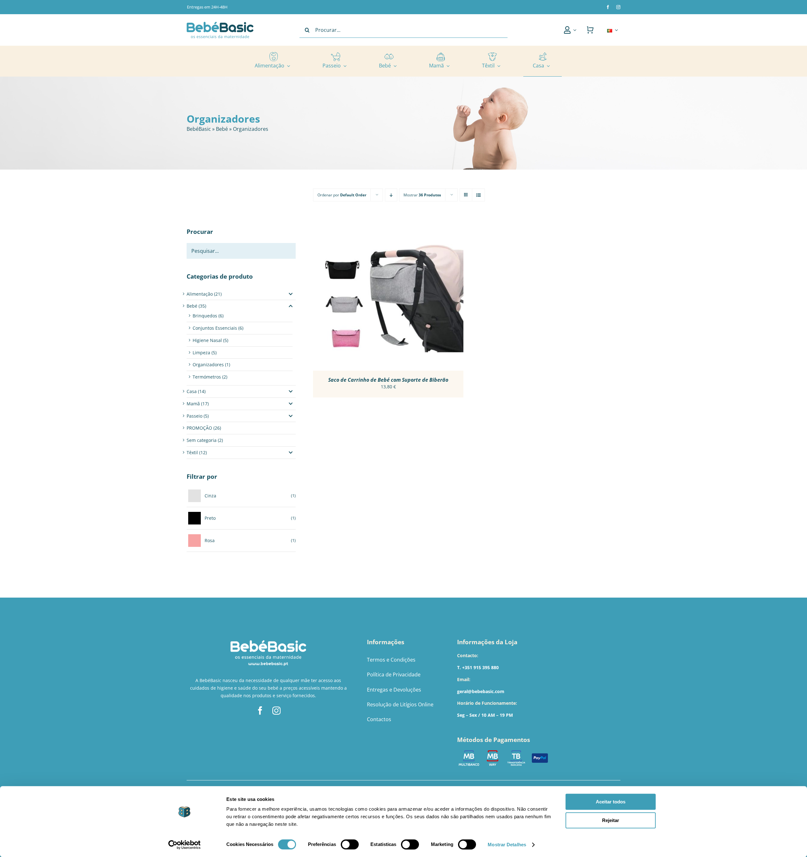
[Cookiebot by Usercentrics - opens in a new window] (184, 844)
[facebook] (608, 7)
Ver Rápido (406, 296)
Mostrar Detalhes (507, 844)
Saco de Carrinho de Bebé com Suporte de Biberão (388, 379)
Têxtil (192, 452)
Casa (192, 391)
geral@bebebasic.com (480, 691)
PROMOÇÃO (199, 428)
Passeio (194, 416)
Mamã (193, 404)
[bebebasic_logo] (220, 24)
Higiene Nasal (207, 340)
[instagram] (618, 7)
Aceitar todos (610, 801)
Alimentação (200, 294)
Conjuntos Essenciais (215, 328)
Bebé (222, 128)
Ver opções (371, 296)
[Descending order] (391, 194)
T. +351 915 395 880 (478, 667)
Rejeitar (610, 820)
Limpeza (201, 353)
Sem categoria (202, 440)
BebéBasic (199, 128)
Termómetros (207, 377)
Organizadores (208, 365)
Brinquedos (205, 316)
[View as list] (478, 195)
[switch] (350, 844)
